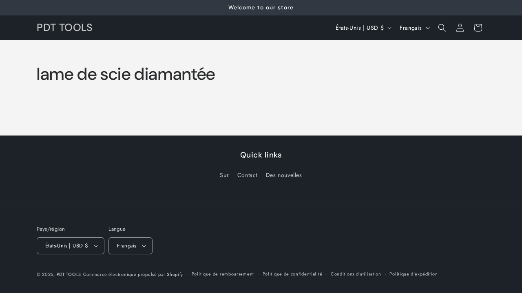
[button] (442, 28)
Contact (247, 175)
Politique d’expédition (413, 274)
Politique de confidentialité (293, 274)
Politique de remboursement (223, 274)
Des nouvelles (284, 175)
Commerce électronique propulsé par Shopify (133, 274)
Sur (224, 175)
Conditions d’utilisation (356, 274)
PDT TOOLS (69, 274)
